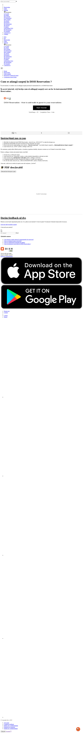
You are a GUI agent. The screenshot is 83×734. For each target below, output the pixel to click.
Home (5, 71)
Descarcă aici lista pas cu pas (8, 171)
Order (5, 8)
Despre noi (6, 311)
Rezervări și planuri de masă (11, 75)
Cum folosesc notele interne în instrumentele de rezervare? (19, 239)
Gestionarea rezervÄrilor (10, 77)
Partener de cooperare (9, 727)
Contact (6, 312)
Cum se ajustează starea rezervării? (13, 241)
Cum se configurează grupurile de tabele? (14, 242)
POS (5, 37)
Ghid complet (7, 74)
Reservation (7, 7)
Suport (5, 317)
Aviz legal (6, 722)
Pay (5, 38)
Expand (8, 731)
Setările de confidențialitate (11, 728)
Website (6, 10)
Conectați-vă (7, 32)
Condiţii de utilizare (9, 724)
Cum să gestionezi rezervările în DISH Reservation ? (17, 244)
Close (2, 731)
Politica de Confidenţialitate (11, 725)
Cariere (6, 315)
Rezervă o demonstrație (7, 256)
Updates (6, 34)
